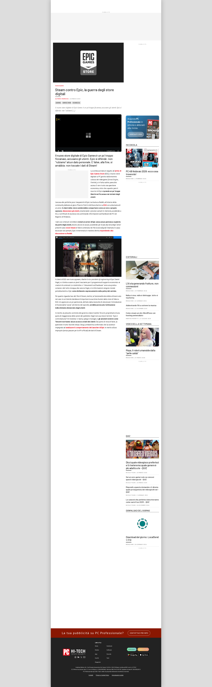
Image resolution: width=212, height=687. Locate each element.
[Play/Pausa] (58, 151)
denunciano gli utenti (71, 211)
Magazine (98, 662)
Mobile (97, 650)
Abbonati (131, 649)
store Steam (71, 228)
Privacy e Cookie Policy (102, 675)
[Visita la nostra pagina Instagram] (75, 657)
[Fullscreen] (118, 151)
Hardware (109, 646)
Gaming (58, 103)
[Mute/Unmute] (62, 151)
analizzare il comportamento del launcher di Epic (85, 327)
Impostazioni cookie (117, 675)
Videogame (59, 86)
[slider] (69, 151)
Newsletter (143, 649)
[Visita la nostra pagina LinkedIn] (78, 657)
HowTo (97, 658)
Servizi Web (67, 103)
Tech (108, 658)
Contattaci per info (139, 633)
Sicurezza (76, 103)
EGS (105, 205)
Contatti (91, 675)
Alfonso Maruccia (62, 99)
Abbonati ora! (136, 134)
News (96, 646)
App (96, 654)
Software (109, 650)
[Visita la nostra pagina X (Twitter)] (81, 657)
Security (109, 654)
